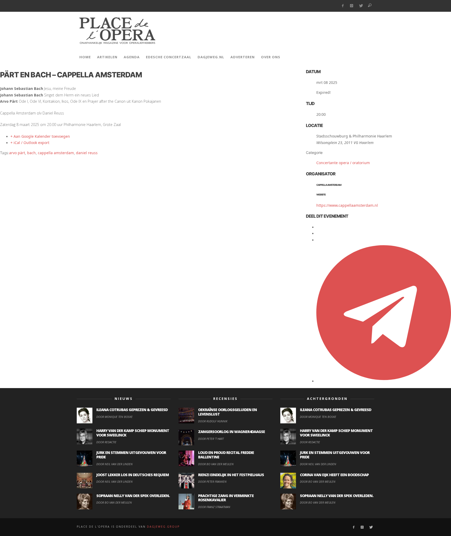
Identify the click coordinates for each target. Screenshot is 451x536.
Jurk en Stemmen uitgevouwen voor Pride (131, 454)
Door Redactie (106, 442)
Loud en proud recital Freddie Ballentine (226, 454)
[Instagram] (351, 6)
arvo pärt (17, 152)
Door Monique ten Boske (114, 417)
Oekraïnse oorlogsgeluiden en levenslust (227, 412)
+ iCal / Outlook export (29, 142)
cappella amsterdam (56, 152)
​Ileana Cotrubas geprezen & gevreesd (132, 409)
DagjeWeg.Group (163, 526)
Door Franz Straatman (214, 507)
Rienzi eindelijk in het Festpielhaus (231, 474)
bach (31, 152)
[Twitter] (361, 6)
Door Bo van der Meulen (114, 502)
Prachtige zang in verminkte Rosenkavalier (226, 498)
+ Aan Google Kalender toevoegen (40, 136)
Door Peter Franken (212, 481)
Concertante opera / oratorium (343, 162)
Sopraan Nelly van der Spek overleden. (133, 495)
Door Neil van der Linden (114, 464)
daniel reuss (87, 152)
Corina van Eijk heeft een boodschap (334, 474)
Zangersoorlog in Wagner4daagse (231, 431)
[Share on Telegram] (383, 381)
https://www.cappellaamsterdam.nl (347, 205)
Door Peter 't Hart (211, 439)
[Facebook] (342, 6)
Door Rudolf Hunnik (212, 421)
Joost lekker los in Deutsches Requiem (132, 474)
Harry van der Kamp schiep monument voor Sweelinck (132, 432)
